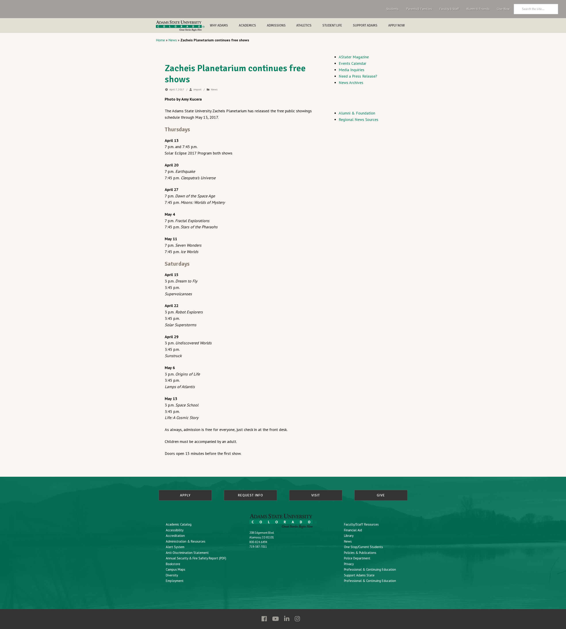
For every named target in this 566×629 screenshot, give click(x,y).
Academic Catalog (178, 524)
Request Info (250, 495)
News (172, 40)
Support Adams (365, 25)
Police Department (357, 558)
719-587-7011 (258, 547)
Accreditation (175, 536)
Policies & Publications (360, 553)
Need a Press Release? (358, 76)
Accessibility (175, 530)
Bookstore (173, 564)
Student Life (332, 25)
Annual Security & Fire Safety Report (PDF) (196, 558)
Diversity (172, 575)
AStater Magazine (354, 56)
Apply (185, 495)
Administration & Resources (185, 541)
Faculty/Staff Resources (361, 524)
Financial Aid (353, 530)
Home (160, 40)
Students (392, 9)
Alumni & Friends (478, 9)
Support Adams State (359, 575)
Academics (247, 25)
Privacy (349, 564)
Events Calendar (352, 63)
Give (381, 495)
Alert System (175, 547)
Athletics (304, 25)
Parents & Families (419, 9)
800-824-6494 (258, 542)
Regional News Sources (358, 119)
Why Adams (219, 25)
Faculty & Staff (449, 9)
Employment (175, 581)
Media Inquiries (351, 69)
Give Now (503, 9)
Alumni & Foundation (357, 113)
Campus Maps (175, 569)
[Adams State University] (180, 26)
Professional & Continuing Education (370, 569)
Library (349, 536)
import (197, 89)
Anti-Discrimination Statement (187, 553)
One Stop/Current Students (363, 547)
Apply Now (396, 25)
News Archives (351, 82)
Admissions (276, 25)
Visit (315, 495)
